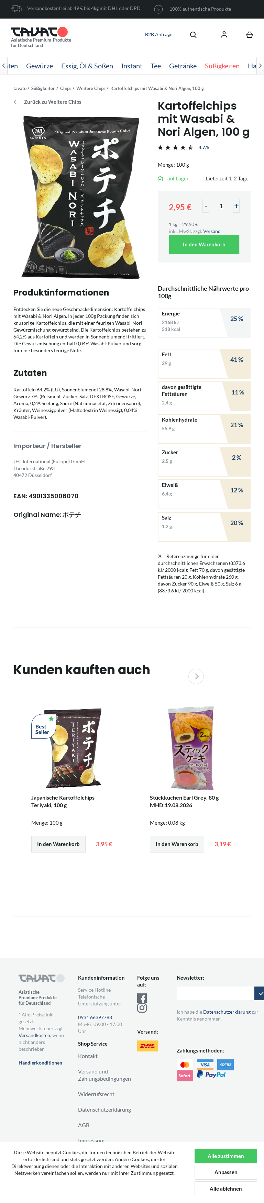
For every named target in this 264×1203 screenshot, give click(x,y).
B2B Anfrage (158, 34)
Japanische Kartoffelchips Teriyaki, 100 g (63, 801)
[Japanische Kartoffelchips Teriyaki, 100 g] (72, 748)
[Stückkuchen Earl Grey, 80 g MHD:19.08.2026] (191, 748)
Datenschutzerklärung (104, 1109)
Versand (212, 231)
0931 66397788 (95, 1017)
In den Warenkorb (204, 244)
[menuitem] (189, 34)
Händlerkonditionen (40, 1063)
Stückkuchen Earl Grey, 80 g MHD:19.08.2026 (184, 801)
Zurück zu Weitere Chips (52, 101)
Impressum (91, 1140)
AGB (83, 1125)
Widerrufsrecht (96, 1094)
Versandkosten (34, 1035)
